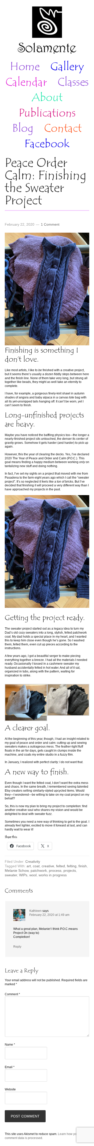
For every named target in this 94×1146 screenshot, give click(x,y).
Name (10, 1044)
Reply (17, 946)
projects (69, 871)
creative (48, 866)
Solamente (47, 30)
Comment (12, 994)
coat (36, 866)
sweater (11, 875)
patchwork (39, 871)
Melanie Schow (17, 871)
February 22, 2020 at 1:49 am (49, 915)
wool (33, 875)
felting (71, 866)
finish (82, 866)
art (29, 866)
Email (10, 1067)
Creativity (32, 861)
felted (60, 866)
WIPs (23, 875)
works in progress (53, 875)
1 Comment (50, 224)
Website (10, 1089)
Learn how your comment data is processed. (42, 1136)
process (55, 871)
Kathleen (35, 911)
